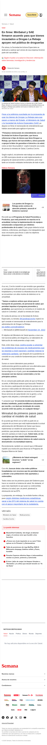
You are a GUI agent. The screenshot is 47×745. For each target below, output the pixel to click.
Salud (12, 24)
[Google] (3, 717)
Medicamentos (25, 515)
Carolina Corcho (8, 519)
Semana (5, 24)
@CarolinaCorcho (27, 319)
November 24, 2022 (36, 330)
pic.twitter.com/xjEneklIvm (13, 327)
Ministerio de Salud (9, 515)
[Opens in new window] (7, 717)
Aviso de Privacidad (10, 723)
